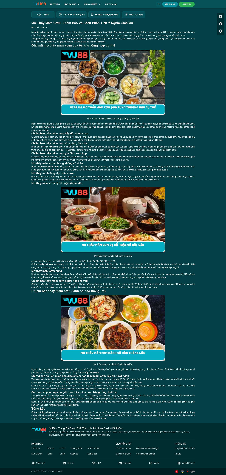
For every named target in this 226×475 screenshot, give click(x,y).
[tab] (43, 14)
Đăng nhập (170, 4)
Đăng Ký (187, 4)
